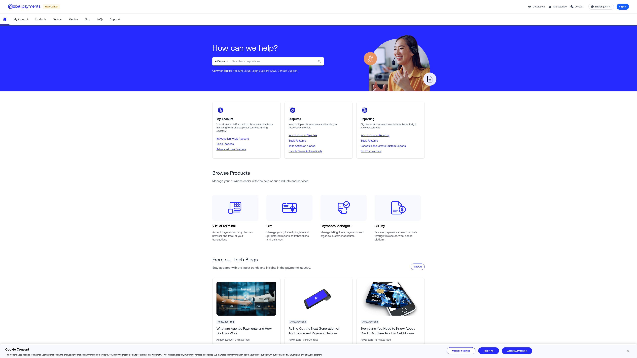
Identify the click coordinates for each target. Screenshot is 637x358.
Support (115, 19)
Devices (58, 19)
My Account (20, 19)
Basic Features (225, 143)
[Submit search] (320, 61)
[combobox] (270, 61)
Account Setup (241, 70)
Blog (87, 19)
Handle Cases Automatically (305, 151)
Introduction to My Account (232, 138)
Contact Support (287, 70)
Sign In (622, 6)
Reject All (488, 350)
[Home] (4, 19)
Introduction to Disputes (303, 135)
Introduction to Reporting (375, 135)
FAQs (100, 19)
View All (418, 266)
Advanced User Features (231, 149)
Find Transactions (371, 151)
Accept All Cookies (517, 350)
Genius (73, 19)
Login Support (260, 70)
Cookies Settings (461, 350)
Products (40, 19)
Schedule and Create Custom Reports (383, 145)
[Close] (628, 351)
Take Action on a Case (302, 145)
